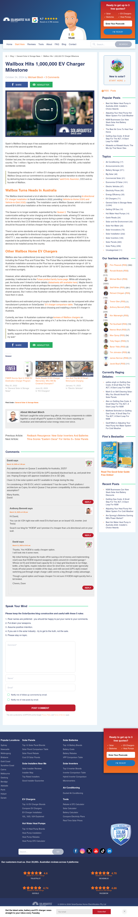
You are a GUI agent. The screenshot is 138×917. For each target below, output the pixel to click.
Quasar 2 (61, 212)
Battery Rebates (70, 753)
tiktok (102, 851)
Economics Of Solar (114, 182)
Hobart (3, 793)
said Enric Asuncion (69, 179)
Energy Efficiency (113, 194)
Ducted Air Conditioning (73, 793)
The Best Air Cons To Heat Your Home (119, 130)
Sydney (4, 745)
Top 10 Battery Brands (72, 745)
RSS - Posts (110, 90)
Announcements (113, 166)
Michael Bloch (35, 77)
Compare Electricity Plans (74, 816)
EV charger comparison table (59, 304)
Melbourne (5, 773)
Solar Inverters (112, 238)
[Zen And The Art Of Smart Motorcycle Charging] (79, 369)
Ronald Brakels (116, 270)
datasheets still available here (63, 282)
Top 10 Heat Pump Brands (33, 828)
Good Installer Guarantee (33, 780)
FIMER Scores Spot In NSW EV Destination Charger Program (18, 379)
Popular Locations (10, 740)
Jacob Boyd (115, 363)
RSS (124, 265)
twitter (89, 851)
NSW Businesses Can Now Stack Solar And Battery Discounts (117, 122)
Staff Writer (114, 287)
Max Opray (114, 335)
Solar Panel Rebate (30, 753)
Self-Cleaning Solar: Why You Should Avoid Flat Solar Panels (119, 394)
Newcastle (5, 749)
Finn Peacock (115, 265)
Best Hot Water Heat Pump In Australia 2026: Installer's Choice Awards (118, 106)
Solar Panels (111, 242)
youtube (96, 851)
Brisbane (4, 757)
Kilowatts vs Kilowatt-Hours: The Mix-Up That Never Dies (119, 146)
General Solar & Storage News (26, 402)
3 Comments (52, 77)
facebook (75, 851)
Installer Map (27, 772)
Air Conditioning (112, 162)
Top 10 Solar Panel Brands (33, 745)
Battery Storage (112, 170)
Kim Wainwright (116, 315)
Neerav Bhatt (115, 329)
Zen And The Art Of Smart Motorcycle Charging (77, 379)
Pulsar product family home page (52, 279)
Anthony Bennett (117, 307)
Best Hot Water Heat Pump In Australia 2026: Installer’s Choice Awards (118, 525)
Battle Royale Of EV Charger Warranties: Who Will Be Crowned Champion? (48, 381)
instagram (82, 851)
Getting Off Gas (112, 209)
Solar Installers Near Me (34, 763)
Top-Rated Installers (30, 776)
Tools (41, 44)
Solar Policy (111, 246)
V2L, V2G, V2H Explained (33, 816)
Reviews (31, 44)
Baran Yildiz (115, 346)
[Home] (6, 56)
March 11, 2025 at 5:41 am (21, 545)
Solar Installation (113, 233)
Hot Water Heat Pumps (115, 213)
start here (20, 44)
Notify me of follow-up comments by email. (29, 694)
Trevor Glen (115, 301)
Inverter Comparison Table (74, 772)
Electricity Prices (113, 190)
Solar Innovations (113, 229)
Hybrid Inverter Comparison (75, 776)
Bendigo (4, 781)
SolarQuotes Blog (16, 20)
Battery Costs (68, 749)
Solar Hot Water (112, 225)
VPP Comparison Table (73, 757)
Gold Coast (5, 761)
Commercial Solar (113, 178)
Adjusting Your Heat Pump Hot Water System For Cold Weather (119, 114)
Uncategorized (112, 250)
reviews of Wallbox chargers (66, 317)
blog (64, 44)
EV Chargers (111, 198)
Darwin (4, 797)
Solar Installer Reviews (32, 768)
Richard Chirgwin (117, 293)
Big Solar (109, 174)
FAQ (57, 44)
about (49, 44)
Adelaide (4, 785)
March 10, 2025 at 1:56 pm (16, 464)
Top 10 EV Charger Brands (33, 804)
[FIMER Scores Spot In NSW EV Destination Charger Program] (19, 369)
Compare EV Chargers (32, 808)
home (9, 44)
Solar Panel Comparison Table (35, 749)
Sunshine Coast (7, 765)
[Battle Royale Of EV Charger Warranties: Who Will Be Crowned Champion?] (49, 369)
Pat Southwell (115, 324)
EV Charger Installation (32, 812)
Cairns (3, 769)
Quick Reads (111, 217)
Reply (88, 502)
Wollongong (6, 753)
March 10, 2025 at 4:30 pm (19, 512)
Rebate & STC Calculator (73, 804)
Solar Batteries (70, 740)
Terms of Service (59, 715)
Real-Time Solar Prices (72, 820)
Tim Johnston (115, 352)
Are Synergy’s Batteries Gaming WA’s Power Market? (119, 516)
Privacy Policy (46, 715)
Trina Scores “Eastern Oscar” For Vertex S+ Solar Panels (57, 439)
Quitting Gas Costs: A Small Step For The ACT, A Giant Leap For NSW (117, 139)
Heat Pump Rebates (30, 837)
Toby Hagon (115, 341)
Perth (3, 789)
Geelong (4, 777)
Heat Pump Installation (32, 832)
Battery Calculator (70, 812)
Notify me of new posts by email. (25, 699)
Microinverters (69, 780)
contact (72, 44)
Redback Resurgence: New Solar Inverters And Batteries (57, 435)
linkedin (109, 851)
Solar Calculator (70, 808)
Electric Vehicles (113, 186)
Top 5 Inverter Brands (72, 768)
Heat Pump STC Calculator (33, 841)
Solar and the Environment (117, 221)
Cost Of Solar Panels (31, 757)
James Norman (116, 358)
